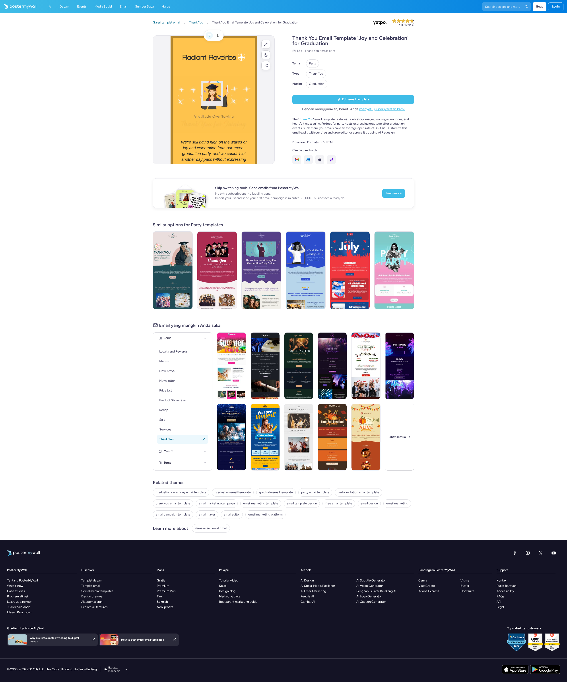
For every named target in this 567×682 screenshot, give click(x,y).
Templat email (90, 586)
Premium (163, 586)
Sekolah (162, 602)
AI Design (307, 580)
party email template (315, 492)
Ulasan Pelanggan (19, 612)
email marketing (397, 503)
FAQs (500, 596)
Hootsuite (467, 591)
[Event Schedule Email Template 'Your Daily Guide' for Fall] (332, 437)
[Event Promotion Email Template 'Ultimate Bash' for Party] (394, 270)
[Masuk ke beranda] (18, 6)
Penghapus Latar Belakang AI (376, 591)
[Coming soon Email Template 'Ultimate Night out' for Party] (298, 437)
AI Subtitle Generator (371, 580)
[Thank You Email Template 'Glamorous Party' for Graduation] (261, 270)
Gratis (161, 580)
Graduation (316, 84)
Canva (422, 580)
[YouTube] (553, 552)
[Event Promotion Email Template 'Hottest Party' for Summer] (231, 365)
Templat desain (91, 580)
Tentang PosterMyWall (22, 580)
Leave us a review (19, 602)
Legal (500, 607)
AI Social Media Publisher (318, 586)
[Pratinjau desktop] (209, 35)
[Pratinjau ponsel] (218, 35)
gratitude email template (276, 492)
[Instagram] (527, 552)
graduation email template (233, 492)
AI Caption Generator (371, 602)
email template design (302, 503)
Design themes (91, 596)
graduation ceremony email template (181, 492)
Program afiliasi (17, 596)
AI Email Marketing (313, 591)
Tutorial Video (228, 580)
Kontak (501, 580)
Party (312, 63)
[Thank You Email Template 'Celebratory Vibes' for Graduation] (306, 270)
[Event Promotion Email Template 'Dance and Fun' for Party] (399, 365)
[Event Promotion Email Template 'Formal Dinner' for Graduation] (265, 365)
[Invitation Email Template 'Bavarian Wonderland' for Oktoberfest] (265, 437)
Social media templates (97, 591)
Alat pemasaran (92, 602)
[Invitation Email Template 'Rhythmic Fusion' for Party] (332, 365)
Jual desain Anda (18, 607)
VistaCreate (426, 586)
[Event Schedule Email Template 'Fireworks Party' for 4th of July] (350, 270)
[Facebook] (514, 552)
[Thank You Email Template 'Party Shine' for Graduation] (217, 270)
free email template (338, 503)
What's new (15, 586)
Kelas (223, 586)
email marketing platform (265, 514)
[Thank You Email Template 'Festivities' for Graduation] (173, 270)
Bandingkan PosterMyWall (436, 570)
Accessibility (505, 591)
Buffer (464, 586)
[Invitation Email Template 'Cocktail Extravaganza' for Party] (298, 365)
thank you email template (173, 503)
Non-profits (165, 607)
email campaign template (173, 514)
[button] (265, 44)
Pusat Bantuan (507, 586)
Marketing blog (229, 596)
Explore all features (94, 607)
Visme (464, 580)
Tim (159, 596)
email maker (207, 514)
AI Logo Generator (369, 596)
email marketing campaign (217, 503)
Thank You (316, 74)
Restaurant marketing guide (238, 602)
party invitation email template (358, 492)
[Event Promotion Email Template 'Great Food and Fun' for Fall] (366, 437)
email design (369, 503)
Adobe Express (428, 591)
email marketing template (260, 503)
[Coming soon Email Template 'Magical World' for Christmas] (231, 437)
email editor (232, 514)
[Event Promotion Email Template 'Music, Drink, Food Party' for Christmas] (366, 365)
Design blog (227, 591)
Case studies (16, 591)
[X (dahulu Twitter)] (540, 552)
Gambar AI (308, 602)
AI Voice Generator (369, 586)
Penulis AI (307, 596)
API (499, 602)
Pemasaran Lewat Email (211, 528)
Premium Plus (166, 591)
